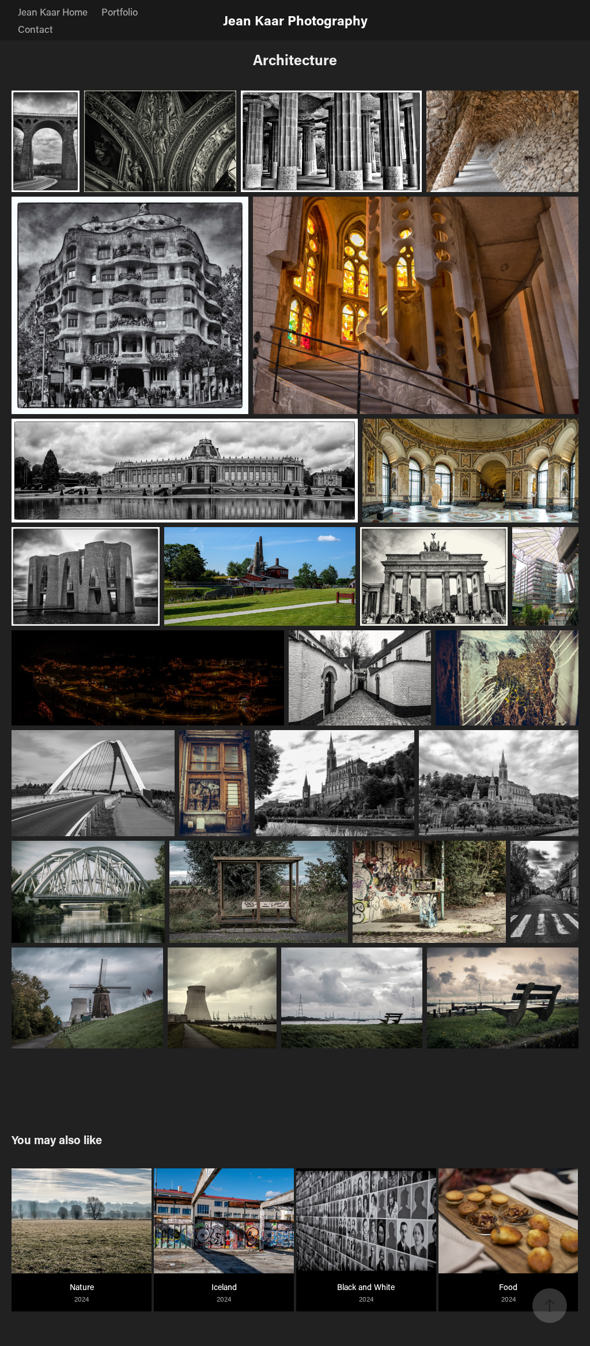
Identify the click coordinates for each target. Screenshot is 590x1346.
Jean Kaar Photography (295, 20)
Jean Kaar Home (53, 11)
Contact (35, 28)
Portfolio (119, 11)
